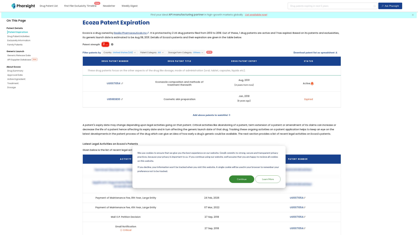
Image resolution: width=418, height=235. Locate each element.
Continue (242, 179)
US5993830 (114, 99)
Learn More (268, 179)
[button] (120, 52)
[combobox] (333, 6)
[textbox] (333, 6)
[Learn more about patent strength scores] (112, 44)
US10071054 (114, 83)
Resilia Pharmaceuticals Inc (130, 33)
